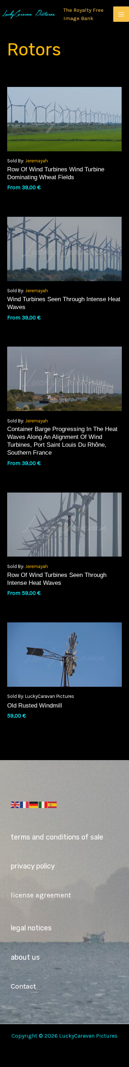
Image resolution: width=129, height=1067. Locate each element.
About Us (25, 957)
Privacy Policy (33, 866)
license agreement (41, 895)
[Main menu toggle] (121, 14)
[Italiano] (43, 804)
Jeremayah (36, 160)
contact (23, 986)
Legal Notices (31, 928)
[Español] (52, 804)
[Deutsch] (34, 804)
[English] (15, 804)
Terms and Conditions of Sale (57, 837)
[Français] (24, 804)
